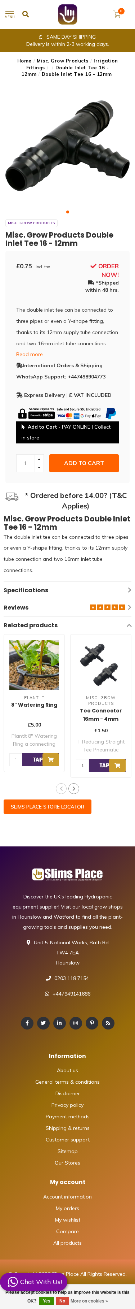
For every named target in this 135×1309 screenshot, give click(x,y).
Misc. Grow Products (63, 61)
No (62, 1301)
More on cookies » (89, 1301)
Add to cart (84, 463)
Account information (67, 1196)
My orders (67, 1208)
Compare (67, 1231)
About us (67, 1070)
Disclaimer (67, 1093)
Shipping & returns (68, 1128)
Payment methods (68, 1116)
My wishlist (67, 1220)
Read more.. (30, 354)
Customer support (68, 1139)
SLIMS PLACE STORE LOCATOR (47, 806)
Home (24, 61)
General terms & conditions (67, 1082)
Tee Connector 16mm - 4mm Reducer (101, 719)
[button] (67, 212)
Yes (46, 1301)
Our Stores (67, 1163)
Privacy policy (67, 1105)
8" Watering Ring (34, 704)
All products (67, 1243)
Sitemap (68, 1151)
